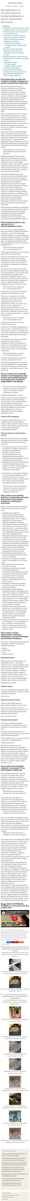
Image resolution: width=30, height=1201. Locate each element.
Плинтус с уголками (5, 939)
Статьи (21, 6)
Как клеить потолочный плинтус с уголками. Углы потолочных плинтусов (15, 71)
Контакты (4, 1195)
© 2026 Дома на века (6, 1193)
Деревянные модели (11, 62)
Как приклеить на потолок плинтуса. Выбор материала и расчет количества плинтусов (16, 29)
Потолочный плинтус (9, 930)
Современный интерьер (6, 932)
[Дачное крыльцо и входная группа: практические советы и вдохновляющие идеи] (15, 1086)
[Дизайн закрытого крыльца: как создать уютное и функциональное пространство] (15, 1138)
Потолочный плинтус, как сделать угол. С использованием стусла (16, 33)
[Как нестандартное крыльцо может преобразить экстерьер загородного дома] (15, 1104)
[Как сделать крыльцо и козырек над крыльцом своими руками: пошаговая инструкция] (15, 970)
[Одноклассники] (21, 942)
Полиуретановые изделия (23, 932)
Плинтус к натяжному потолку (7, 933)
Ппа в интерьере (14, 932)
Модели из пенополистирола (13, 66)
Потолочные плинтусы (14, 939)
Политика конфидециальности (8, 1197)
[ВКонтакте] (9, 942)
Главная (8, 6)
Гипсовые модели (10, 64)
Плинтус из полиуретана (19, 930)
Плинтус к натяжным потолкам (20, 933)
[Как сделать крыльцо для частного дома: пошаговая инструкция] (15, 1121)
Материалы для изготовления (7, 935)
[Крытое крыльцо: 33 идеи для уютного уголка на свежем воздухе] (15, 1017)
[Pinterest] (15, 942)
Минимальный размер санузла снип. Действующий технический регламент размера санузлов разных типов (13, 1169)
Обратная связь (5, 1199)
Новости (15, 6)
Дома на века (15, 3)
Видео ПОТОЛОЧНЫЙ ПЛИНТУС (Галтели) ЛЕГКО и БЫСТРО (14, 74)
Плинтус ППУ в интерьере (13, 43)
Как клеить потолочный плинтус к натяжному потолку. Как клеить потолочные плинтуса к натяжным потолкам (14, 52)
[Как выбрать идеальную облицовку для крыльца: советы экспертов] (15, 1052)
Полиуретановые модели (12, 68)
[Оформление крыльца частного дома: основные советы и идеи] (15, 1069)
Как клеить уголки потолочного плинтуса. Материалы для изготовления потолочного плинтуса (16, 58)
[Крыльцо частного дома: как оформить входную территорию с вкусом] (15, 987)
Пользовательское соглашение (13, 1195)
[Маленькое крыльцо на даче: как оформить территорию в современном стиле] (15, 1035)
